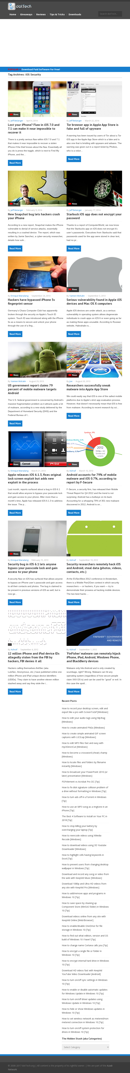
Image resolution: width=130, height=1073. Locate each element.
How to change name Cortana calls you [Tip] (85, 945)
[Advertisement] (65, 43)
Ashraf (72, 470)
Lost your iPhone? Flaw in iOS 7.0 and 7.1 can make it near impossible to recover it (33, 128)
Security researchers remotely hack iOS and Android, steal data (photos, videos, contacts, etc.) (94, 568)
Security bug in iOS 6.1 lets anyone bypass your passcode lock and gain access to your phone (33, 568)
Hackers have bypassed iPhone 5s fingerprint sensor (31, 302)
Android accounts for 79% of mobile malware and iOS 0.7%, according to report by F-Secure (92, 478)
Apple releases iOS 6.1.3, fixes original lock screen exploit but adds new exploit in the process (34, 478)
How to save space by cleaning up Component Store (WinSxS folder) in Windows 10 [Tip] (85, 907)
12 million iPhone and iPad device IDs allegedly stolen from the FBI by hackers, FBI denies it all (33, 657)
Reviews (41, 14)
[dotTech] (20, 8)
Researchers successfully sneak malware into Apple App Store (88, 387)
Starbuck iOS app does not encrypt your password (94, 216)
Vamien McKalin (77, 295)
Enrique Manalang (19, 295)
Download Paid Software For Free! (41, 69)
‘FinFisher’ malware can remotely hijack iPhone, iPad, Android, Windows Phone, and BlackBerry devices (93, 657)
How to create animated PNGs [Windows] (83, 727)
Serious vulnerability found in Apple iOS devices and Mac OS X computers (94, 302)
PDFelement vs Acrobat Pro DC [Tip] (81, 781)
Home (13, 14)
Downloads (75, 14)
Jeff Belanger (17, 120)
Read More (15, 162)
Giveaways (26, 14)
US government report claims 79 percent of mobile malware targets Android (32, 389)
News (15, 114)
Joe (70, 381)
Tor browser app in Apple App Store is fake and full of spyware (92, 127)
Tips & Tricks (57, 14)
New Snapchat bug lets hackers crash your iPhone (34, 216)
